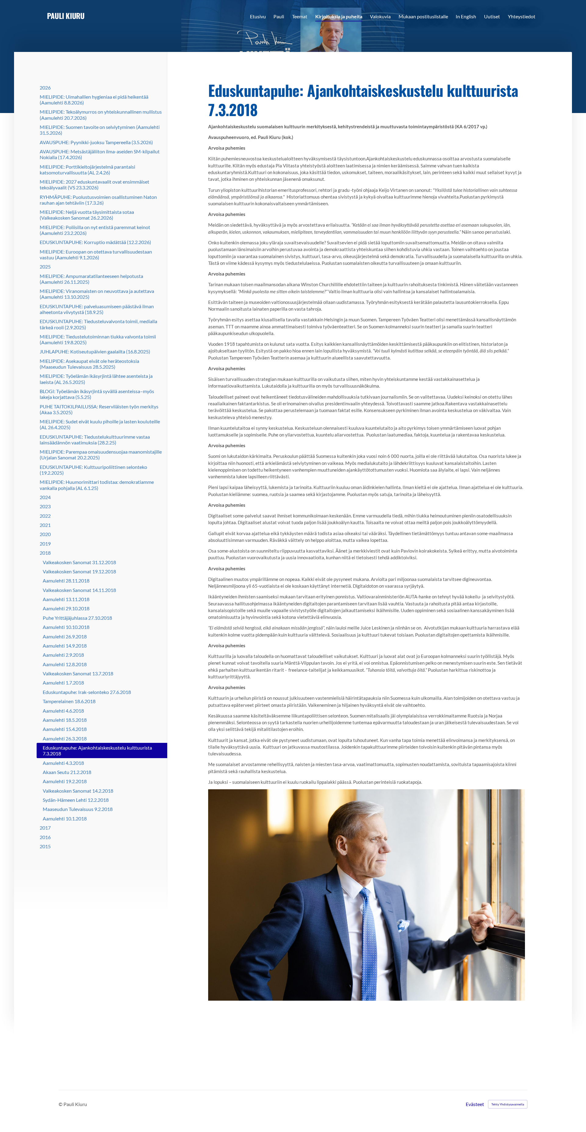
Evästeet (475, 1104)
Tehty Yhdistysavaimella (507, 1104)
